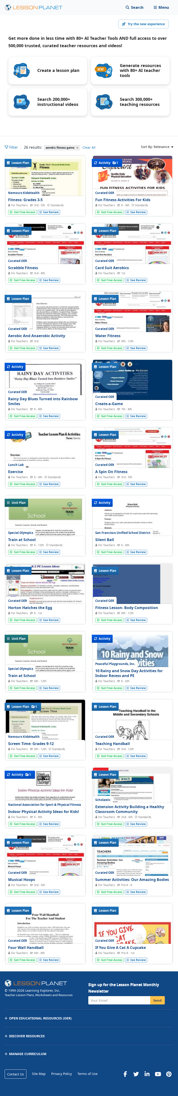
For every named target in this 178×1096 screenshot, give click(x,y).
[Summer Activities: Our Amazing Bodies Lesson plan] (132, 865)
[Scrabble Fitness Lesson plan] (45, 253)
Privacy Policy (61, 1073)
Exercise (15, 471)
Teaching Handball (112, 743)
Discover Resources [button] (27, 1036)
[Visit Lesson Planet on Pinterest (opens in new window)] (168, 1074)
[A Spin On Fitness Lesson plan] (132, 457)
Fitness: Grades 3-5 (25, 199)
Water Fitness (108, 335)
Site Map (39, 1073)
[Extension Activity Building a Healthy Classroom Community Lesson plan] (132, 797)
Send (157, 1000)
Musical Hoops (21, 879)
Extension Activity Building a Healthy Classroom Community (129, 809)
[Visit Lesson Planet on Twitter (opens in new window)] (136, 1074)
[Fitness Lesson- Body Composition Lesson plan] (132, 614)
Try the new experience (146, 24)
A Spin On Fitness (111, 471)
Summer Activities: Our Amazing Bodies (132, 879)
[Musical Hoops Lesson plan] (45, 865)
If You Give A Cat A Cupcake (120, 947)
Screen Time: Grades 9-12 (31, 743)
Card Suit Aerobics (112, 267)
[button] (161, 7)
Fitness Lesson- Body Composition (126, 607)
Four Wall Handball (26, 947)
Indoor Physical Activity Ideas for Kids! (43, 811)
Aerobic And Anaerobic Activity (36, 335)
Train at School (22, 539)
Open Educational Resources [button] (40, 1018)
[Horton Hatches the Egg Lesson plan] (45, 593)
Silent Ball (104, 539)
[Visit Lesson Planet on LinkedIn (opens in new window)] (147, 1074)
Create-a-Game (109, 403)
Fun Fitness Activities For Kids (122, 199)
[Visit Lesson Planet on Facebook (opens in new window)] (125, 1074)
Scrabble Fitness (23, 267)
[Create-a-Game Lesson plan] (132, 389)
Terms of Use (87, 1073)
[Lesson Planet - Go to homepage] (36, 7)
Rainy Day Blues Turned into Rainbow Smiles (43, 401)
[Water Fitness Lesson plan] (132, 321)
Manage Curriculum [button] (27, 1054)
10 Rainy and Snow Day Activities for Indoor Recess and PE (129, 673)
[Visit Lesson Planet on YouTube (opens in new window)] (157, 1074)
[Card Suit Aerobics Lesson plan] (132, 253)
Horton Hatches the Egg (30, 607)
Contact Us (15, 1074)
